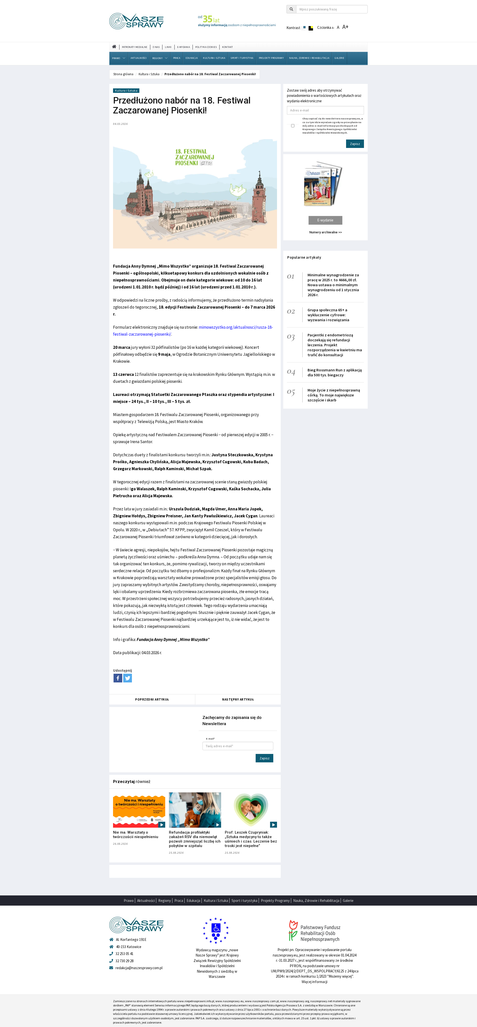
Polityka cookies (206, 47)
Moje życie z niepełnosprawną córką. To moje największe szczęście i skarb (334, 395)
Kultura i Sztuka (214, 58)
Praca (176, 58)
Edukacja (192, 58)
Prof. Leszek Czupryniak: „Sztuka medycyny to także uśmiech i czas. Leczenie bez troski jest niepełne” (251, 839)
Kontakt (227, 47)
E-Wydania (183, 47)
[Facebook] (118, 678)
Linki (168, 47)
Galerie (339, 58)
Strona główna (123, 74)
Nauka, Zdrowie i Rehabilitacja (309, 58)
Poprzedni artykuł (152, 699)
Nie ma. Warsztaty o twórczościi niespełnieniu (135, 834)
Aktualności (139, 58)
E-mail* (210, 738)
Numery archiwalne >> (325, 232)
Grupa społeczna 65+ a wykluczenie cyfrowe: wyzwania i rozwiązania (328, 314)
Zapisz (265, 758)
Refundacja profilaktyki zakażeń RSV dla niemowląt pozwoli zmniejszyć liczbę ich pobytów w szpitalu (195, 839)
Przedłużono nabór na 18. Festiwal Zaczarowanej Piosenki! (210, 74)
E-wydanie (325, 220)
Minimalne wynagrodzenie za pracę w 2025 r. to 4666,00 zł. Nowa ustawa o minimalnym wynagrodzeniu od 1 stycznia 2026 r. (333, 284)
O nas (156, 47)
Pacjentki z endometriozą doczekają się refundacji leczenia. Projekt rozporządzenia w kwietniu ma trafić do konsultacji (335, 344)
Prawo (116, 58)
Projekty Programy (271, 58)
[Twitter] (127, 678)
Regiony (157, 58)
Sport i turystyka (242, 58)
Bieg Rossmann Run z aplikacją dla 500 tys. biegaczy (335, 372)
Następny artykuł (238, 699)
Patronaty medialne (134, 47)
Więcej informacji (314, 981)
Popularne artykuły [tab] (304, 257)
